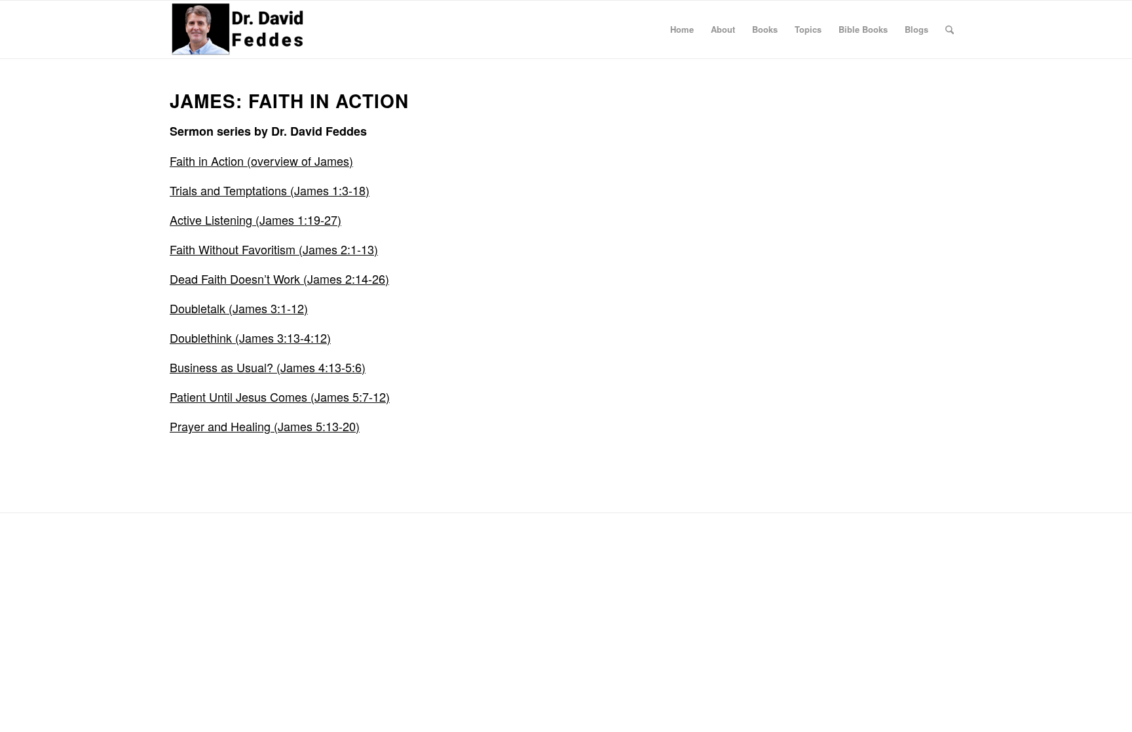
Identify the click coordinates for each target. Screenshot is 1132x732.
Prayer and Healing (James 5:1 (251, 425)
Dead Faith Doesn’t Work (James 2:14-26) (279, 278)
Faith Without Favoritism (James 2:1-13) (274, 249)
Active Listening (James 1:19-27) (255, 219)
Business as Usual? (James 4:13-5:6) (268, 367)
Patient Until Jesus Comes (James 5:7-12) (280, 396)
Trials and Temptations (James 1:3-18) (269, 190)
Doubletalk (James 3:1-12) (239, 308)
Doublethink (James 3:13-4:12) (250, 337)
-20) (349, 425)
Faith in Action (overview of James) (261, 160)
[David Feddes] (239, 29)
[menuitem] (682, 29)
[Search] (949, 29)
